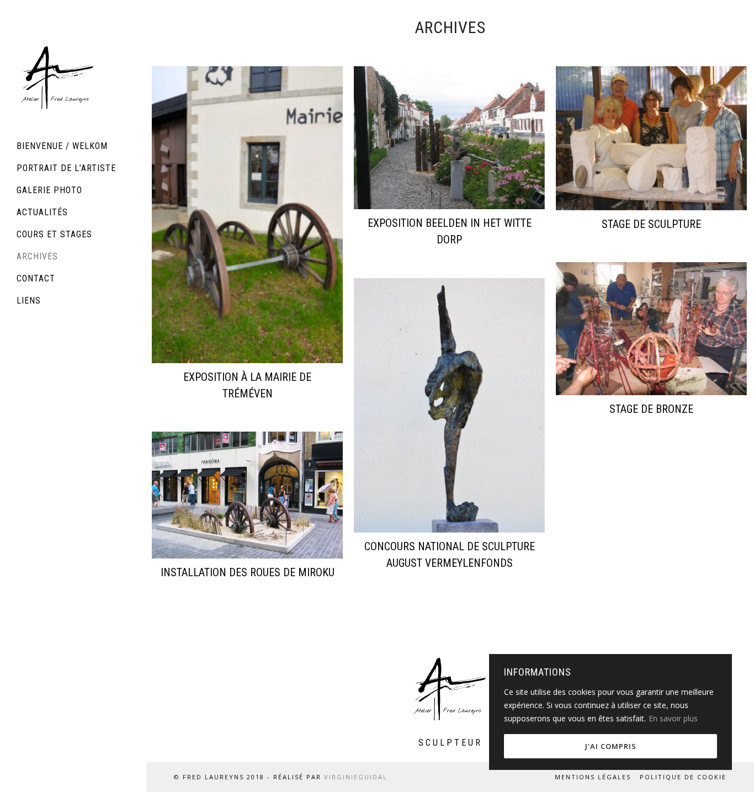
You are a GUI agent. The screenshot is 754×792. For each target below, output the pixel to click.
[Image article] (247, 214)
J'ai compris (610, 746)
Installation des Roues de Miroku (247, 572)
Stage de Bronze (651, 409)
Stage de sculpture (651, 224)
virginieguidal (355, 777)
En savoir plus (673, 718)
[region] (610, 712)
